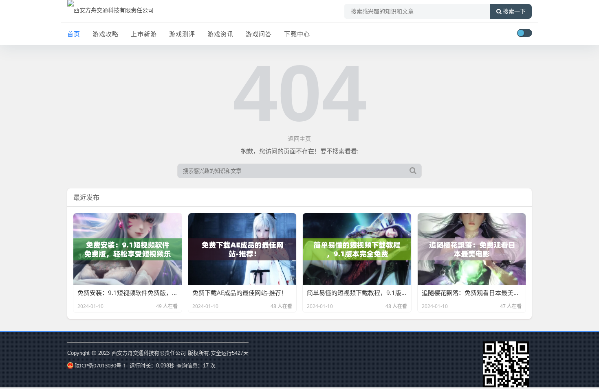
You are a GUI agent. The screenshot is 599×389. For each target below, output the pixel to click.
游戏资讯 (220, 34)
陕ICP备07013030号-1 (100, 365)
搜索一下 (514, 11)
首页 (73, 34)
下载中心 (297, 34)
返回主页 (299, 138)
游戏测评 (182, 34)
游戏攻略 (105, 34)
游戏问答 (259, 34)
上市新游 (144, 34)
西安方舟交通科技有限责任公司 (149, 352)
